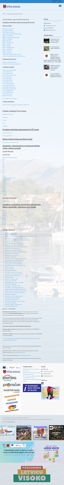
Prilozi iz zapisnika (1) (7, 132)
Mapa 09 (4, 223)
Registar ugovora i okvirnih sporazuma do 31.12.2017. (16, 291)
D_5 (3, 166)
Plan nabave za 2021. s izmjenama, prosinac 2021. (15, 258)
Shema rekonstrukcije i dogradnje (10, 157)
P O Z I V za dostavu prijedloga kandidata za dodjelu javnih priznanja (55, 75)
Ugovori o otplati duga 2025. (11, 234)
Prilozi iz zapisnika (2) (7, 135)
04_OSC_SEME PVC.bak (7, 80)
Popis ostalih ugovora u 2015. (11, 306)
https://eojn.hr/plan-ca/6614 (23, 239)
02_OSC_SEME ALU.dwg (7, 73)
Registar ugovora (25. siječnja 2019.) (12, 275)
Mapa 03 (4, 213)
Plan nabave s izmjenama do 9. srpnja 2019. (14, 274)
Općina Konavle (11, 421)
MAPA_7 (4, 193)
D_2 (3, 161)
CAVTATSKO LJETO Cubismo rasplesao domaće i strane (54, 41)
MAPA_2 (4, 183)
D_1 (3, 159)
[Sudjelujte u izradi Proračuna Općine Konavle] (7, 430)
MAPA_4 (4, 188)
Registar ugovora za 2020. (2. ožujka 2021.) (14, 263)
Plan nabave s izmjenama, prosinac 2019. (13, 272)
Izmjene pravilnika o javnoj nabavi (12, 241)
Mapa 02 (4, 212)
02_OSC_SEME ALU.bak (7, 71)
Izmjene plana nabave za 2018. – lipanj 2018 (14, 282)
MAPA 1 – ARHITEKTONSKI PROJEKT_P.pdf (12, 34)
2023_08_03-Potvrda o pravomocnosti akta (12, 64)
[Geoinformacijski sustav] (56, 432)
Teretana (4, 120)
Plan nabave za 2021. (9, 267)
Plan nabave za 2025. (9, 239)
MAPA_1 (4, 181)
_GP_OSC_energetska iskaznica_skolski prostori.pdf (14, 56)
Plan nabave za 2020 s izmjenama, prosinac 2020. (15, 265)
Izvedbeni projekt (6, 201)
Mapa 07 (4, 220)
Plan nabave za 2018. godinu (11, 284)
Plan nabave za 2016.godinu (11, 302)
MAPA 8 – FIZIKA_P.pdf (7, 49)
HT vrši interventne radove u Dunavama (55, 47)
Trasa (4, 123)
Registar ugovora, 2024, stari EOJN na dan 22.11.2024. (16, 238)
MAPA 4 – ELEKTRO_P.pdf (8, 42)
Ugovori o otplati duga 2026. (11, 233)
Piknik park (5, 117)
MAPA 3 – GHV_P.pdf (7, 40)
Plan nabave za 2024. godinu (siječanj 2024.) (14, 243)
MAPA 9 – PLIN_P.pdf (7, 51)
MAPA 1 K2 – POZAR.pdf (8, 35)
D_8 (3, 172)
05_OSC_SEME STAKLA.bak (8, 83)
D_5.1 (4, 167)
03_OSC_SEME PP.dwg (7, 78)
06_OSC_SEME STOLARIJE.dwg (9, 88)
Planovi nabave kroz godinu (25, 355)
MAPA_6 (4, 191)
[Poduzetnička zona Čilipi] (40, 432)
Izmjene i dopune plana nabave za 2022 (13, 250)
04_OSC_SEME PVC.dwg (7, 82)
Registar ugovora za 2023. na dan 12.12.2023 (14, 245)
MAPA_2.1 (5, 184)
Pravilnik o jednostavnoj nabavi (11, 299)
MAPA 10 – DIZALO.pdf (7, 52)
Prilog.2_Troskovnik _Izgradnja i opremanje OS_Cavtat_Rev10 (16, 104)
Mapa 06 (4, 218)
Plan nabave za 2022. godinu (11, 257)
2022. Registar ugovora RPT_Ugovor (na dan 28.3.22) (16, 251)
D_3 (3, 162)
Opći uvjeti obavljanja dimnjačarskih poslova (14, 260)
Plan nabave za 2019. (9, 277)
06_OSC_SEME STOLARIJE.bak (9, 87)
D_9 (3, 174)
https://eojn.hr (21, 352)
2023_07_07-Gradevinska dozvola (10, 62)
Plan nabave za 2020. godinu (11, 270)
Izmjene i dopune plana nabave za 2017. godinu (15, 292)
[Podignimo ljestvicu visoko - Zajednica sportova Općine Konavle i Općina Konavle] (32, 474)
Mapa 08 (4, 222)
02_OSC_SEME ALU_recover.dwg (9, 75)
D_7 (3, 171)
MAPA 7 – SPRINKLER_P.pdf (8, 47)
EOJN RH (15, 352)
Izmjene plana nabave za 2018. (11, 279)
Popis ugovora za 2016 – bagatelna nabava (14, 296)
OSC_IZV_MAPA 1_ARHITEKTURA (10, 98)
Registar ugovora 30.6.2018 (10, 280)
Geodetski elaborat (7, 179)
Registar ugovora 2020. (10, 268)
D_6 (3, 169)
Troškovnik (5, 126)
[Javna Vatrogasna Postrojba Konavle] (23, 432)
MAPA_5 (4, 189)
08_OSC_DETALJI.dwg (7, 95)
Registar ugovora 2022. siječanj (11, 253)
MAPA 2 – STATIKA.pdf (7, 39)
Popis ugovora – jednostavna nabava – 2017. (14, 287)
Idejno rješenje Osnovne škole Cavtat (10, 142)
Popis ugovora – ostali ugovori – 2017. (13, 285)
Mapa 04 (4, 215)
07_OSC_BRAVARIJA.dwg (8, 92)
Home (4, 13)
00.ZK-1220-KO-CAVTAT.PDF (8, 32)
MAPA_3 (4, 186)
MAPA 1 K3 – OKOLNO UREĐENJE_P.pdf (11, 37)
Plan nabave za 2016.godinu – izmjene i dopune (15, 301)
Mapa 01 (4, 210)
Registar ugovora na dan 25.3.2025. (12, 236)
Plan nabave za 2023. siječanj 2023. (12, 248)
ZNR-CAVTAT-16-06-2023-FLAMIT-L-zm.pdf (12, 54)
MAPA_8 (4, 195)
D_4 (3, 164)
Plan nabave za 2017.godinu (11, 294)
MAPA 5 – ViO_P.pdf (7, 44)
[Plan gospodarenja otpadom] (54, 392)
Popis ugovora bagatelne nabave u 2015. (13, 304)
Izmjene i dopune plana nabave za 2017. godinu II (15, 289)
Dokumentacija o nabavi (8, 114)
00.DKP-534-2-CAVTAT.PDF (8, 28)
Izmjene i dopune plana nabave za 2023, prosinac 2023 (16, 246)
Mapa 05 (4, 217)
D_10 (4, 176)
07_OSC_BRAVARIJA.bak (8, 90)
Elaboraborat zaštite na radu (9, 178)
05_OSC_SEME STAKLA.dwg (8, 85)
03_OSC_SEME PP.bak (7, 77)
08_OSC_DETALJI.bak (7, 94)
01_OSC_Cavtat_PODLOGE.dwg (9, 70)
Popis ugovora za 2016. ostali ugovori (13, 297)
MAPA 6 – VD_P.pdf (6, 45)
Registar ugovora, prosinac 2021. (12, 255)
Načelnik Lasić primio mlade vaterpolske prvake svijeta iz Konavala (55, 68)
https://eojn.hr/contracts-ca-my (29, 236)
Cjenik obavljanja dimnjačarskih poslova (13, 262)
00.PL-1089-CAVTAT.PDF (8, 30)
